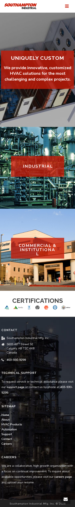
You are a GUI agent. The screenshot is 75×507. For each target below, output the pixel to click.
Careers (6, 444)
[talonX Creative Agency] (58, 503)
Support (6, 434)
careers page (63, 477)
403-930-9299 (16, 360)
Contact (6, 439)
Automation (9, 429)
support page (15, 387)
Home (5, 415)
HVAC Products (11, 424)
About (5, 420)
